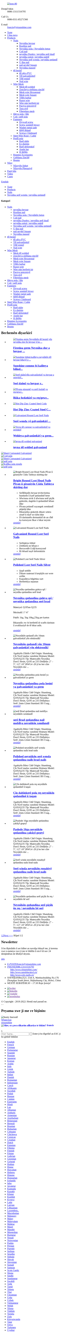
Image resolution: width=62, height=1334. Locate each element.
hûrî (18, 523)
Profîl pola (18, 138)
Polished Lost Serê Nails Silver (32, 564)
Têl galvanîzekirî (27, 76)
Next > (7, 935)
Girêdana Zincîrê (21, 157)
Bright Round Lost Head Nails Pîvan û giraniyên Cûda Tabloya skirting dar (33, 484)
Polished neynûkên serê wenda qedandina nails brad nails (32, 758)
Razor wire (24, 100)
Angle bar (24, 149)
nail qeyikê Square (28, 65)
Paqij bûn (11, 171)
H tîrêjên (23, 152)
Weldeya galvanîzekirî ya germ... (33, 435)
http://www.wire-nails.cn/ (22, 975)
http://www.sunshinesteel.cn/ (23, 972)
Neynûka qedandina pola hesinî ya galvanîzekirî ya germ (33, 685)
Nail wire (23, 81)
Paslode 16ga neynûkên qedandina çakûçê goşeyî (28, 831)
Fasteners (17, 119)
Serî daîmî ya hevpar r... (28, 383)
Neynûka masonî (27, 67)
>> (11, 935)
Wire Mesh (18, 84)
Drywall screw (26, 122)
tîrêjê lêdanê (25, 130)
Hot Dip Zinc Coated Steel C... (32, 409)
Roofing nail (25, 46)
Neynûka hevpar (27, 43)
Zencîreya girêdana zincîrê (31, 89)
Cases (10, 176)
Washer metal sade (28, 127)
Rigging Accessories (23, 154)
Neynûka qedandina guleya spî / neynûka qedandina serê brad (33, 599)
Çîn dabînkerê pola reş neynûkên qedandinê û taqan (33, 794)
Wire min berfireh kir (29, 103)
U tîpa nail (24, 62)
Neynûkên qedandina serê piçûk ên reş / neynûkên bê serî (33, 906)
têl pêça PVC (25, 73)
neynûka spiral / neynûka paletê (34, 57)
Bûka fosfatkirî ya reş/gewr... (31, 397)
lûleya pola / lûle (21, 114)
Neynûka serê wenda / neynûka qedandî (38, 59)
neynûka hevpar (20, 209)
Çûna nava (12, 35)
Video (10, 174)
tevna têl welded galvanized (30, 447)
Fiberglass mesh (26, 111)
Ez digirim (24, 144)
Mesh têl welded (27, 87)
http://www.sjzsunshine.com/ (23, 969)
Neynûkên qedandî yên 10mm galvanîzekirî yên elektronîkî (31, 646)
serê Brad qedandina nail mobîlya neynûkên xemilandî (31, 721)
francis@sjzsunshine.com (19, 27)
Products (11, 38)
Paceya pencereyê (27, 106)
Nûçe (9, 163)
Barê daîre (24, 141)
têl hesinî (17, 70)
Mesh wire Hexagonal (29, 92)
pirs (15, 523)
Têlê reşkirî (24, 78)
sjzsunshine (6, 1022)
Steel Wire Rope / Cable (24, 135)
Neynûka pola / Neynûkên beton (34, 48)
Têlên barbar (25, 97)
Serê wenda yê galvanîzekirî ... (32, 421)
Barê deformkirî (26, 146)
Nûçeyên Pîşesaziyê (22, 168)
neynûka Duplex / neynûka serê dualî (37, 54)
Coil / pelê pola (20, 116)
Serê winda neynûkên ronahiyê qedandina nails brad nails (32, 870)
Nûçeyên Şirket (20, 165)
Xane (9, 32)
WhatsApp (6, 1020)
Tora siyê (23, 108)
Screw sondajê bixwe (29, 125)
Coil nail (23, 51)
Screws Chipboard (28, 133)
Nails (15, 40)
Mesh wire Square (28, 95)
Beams (16, 160)
